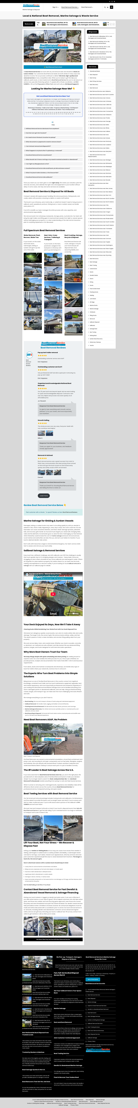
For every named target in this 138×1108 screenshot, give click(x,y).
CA (32, 112)
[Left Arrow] (110, 24)
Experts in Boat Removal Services (97, 1005)
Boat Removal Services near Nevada (100, 180)
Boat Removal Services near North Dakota (102, 202)
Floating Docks (94, 292)
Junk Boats (93, 299)
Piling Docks (93, 315)
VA (62, 114)
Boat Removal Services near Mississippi (101, 166)
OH (42, 114)
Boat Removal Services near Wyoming (100, 255)
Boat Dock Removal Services (96, 1030)
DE (38, 112)
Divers (91, 278)
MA (56, 112)
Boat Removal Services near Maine (99, 148)
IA (44, 112)
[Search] (105, 7)
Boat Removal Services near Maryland (100, 151)
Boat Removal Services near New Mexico (101, 192)
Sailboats (92, 325)
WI (68, 114)
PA (48, 114)
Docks (91, 285)
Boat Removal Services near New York (100, 195)
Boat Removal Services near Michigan (100, 160)
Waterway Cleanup (95, 342)
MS (69, 112)
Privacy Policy (91, 1041)
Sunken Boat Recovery (96, 339)
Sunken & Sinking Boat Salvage (96, 1020)
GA (42, 112)
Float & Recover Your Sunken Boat (66, 1077)
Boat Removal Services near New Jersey (101, 188)
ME (61, 112)
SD (54, 114)
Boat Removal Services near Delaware (100, 114)
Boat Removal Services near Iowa (99, 134)
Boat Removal (86, 7)
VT (64, 114)
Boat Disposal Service (94, 1034)
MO (67, 112)
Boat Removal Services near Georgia (100, 121)
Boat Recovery (94, 84)
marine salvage (57, 536)
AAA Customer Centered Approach (67, 1038)
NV (38, 114)
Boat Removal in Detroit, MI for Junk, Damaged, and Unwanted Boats (42, 999)
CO (34, 112)
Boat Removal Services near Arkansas (100, 101)
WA (66, 114)
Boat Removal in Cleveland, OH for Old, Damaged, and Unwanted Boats (47, 24)
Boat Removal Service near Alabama (100, 91)
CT (36, 112)
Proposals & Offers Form (45, 84)
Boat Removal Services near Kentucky (100, 141)
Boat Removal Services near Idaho (99, 125)
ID (45, 112)
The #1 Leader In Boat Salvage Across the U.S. (49, 770)
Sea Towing (93, 332)
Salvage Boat (93, 329)
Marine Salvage (94, 309)
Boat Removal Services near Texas (99, 232)
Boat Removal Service (69, 7)
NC (73, 112)
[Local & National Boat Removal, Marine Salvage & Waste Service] (52, 46)
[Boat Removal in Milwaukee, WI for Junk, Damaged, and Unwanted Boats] (26, 977)
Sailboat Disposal (94, 322)
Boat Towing (93, 265)
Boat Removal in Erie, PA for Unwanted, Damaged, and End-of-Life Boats (78, 24)
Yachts (92, 345)
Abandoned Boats (95, 71)
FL (40, 112)
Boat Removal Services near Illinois (99, 128)
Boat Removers (94, 258)
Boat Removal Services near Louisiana (100, 145)
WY (73, 114)
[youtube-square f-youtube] (112, 1)
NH (79, 112)
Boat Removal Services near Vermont (100, 238)
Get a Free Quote (93, 979)
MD (58, 112)
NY (40, 114)
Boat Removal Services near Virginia (100, 242)
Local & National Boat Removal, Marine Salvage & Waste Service (50, 1099)
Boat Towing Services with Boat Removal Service (50, 793)
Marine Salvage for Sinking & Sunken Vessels (48, 520)
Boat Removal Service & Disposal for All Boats (49, 191)
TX (58, 114)
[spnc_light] (107, 7)
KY (52, 112)
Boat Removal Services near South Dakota (102, 225)
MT (71, 112)
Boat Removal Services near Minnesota (101, 163)
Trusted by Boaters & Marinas (33, 1052)
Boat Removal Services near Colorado (100, 108)
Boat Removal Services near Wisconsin (101, 252)
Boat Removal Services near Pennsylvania (101, 215)
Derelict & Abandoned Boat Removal (98, 1009)
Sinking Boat (93, 335)
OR (46, 114)
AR (28, 112)
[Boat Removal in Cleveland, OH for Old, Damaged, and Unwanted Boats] (26, 1012)
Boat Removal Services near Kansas (100, 138)
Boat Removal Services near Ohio (99, 205)
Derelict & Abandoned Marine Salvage (68, 1065)
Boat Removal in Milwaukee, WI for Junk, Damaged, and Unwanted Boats (42, 976)
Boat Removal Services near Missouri (100, 170)
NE (77, 112)
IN (108, 965)
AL (26, 112)
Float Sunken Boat (95, 288)
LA (54, 112)
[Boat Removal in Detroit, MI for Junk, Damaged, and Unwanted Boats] (26, 1000)
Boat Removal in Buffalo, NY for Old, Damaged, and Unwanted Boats (42, 988)
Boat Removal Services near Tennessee (101, 228)
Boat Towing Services (94, 1027)
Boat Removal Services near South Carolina (102, 222)
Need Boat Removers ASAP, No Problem (45, 719)
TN (56, 114)
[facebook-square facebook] (114, 1)
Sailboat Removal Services (95, 1023)
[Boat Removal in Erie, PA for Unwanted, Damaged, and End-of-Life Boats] (26, 1023)
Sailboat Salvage (92, 1038)
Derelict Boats (94, 275)
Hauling (92, 295)
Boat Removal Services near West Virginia (101, 248)
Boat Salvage (93, 262)
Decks (91, 272)
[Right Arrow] (113, 24)
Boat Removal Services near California (100, 104)
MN (65, 112)
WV (70, 114)
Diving (91, 282)
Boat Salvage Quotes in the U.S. (33, 1070)
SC (52, 114)
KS (50, 112)
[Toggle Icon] (111, 7)
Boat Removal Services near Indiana (100, 131)
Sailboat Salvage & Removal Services (44, 550)
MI (62, 112)
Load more (44, 496)
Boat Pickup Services (95, 81)
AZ (30, 112)
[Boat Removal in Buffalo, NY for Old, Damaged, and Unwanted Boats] (26, 989)
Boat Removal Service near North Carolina (102, 94)
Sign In (55, 7)
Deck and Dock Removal (63, 1022)
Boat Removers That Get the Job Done (36, 1082)
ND (75, 112)
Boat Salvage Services (94, 1016)
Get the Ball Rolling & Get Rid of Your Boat (37, 885)
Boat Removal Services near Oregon (100, 212)
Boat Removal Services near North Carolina (102, 198)
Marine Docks (93, 305)
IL (47, 112)
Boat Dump (93, 78)
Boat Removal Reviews (70, 512)
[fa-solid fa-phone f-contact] (110, 1)
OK (44, 114)
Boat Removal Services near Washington (101, 245)
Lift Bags (92, 302)
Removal (92, 319)
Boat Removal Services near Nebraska (100, 176)
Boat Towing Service (61, 1053)
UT (60, 114)
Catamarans (93, 268)
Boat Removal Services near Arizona (100, 98)
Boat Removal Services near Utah (99, 235)
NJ (33, 114)
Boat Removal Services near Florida (100, 118)
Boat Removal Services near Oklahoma (101, 208)
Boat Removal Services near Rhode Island (101, 218)
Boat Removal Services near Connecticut (101, 111)
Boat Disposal (93, 74)
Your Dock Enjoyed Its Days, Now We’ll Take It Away (52, 624)
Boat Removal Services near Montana (100, 173)
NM (36, 114)
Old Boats (92, 312)
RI (50, 114)
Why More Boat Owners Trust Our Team (45, 651)
